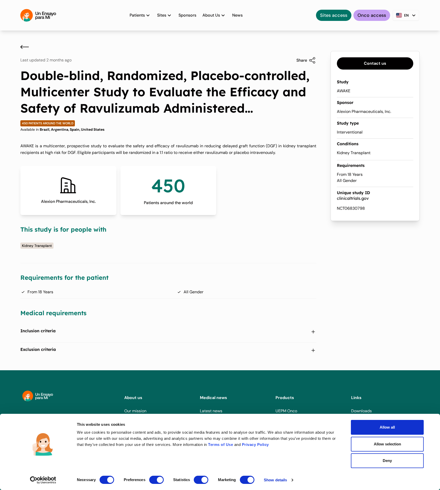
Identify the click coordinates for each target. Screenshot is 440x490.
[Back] (24, 47)
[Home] (38, 15)
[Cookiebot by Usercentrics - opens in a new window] (43, 480)
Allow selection (387, 444)
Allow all (387, 427)
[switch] (156, 480)
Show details (275, 480)
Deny (387, 460)
